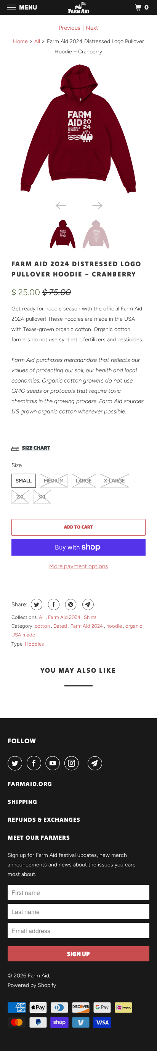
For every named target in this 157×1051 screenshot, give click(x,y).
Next (92, 27)
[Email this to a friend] (87, 604)
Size (16, 465)
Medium (54, 481)
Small (24, 481)
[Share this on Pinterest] (70, 604)
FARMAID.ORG (30, 783)
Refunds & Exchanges (44, 819)
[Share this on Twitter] (35, 604)
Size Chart (36, 447)
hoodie (114, 626)
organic (134, 626)
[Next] (96, 204)
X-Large (114, 481)
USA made (23, 635)
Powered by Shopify (32, 985)
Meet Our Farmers (39, 837)
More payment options (78, 566)
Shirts (90, 617)
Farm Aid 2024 (65, 617)
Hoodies (34, 644)
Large (84, 481)
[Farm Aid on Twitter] (16, 763)
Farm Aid (38, 975)
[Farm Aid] (78, 7)
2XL (20, 497)
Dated (60, 626)
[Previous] (60, 204)
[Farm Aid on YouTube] (54, 763)
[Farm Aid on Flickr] (85, 763)
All (37, 41)
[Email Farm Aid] (96, 763)
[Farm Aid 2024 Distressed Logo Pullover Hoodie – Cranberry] (78, 129)
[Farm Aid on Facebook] (35, 763)
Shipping (22, 801)
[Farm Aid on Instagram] (73, 763)
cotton (43, 626)
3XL (42, 497)
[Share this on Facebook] (52, 604)
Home (20, 41)
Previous (69, 27)
